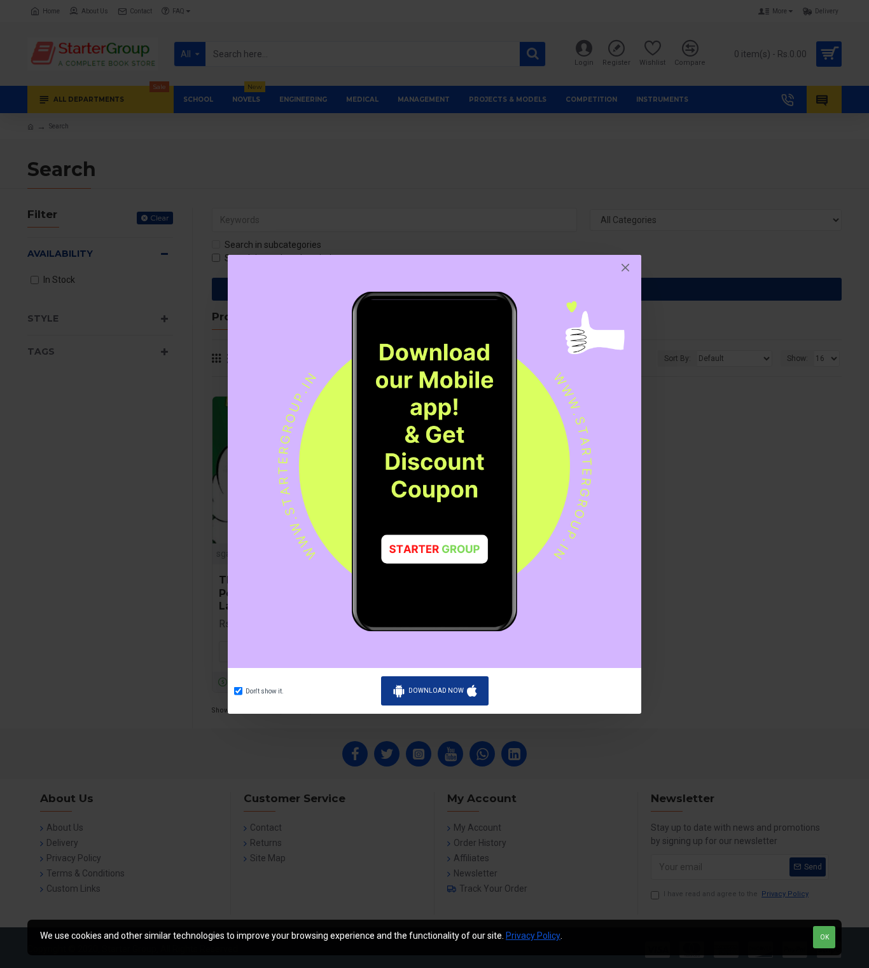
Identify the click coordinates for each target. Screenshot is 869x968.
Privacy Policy (533, 936)
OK (824, 937)
